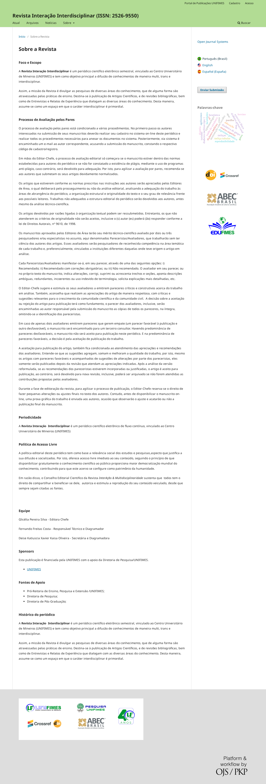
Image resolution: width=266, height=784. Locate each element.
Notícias (51, 23)
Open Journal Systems (212, 42)
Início (22, 36)
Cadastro (234, 3)
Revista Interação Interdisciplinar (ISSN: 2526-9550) (75, 15)
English (207, 65)
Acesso (249, 3)
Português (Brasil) (214, 59)
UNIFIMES (34, 569)
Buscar (245, 23)
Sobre (67, 23)
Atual (16, 23)
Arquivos (32, 23)
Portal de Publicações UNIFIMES (204, 3)
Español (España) (214, 72)
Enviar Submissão (212, 90)
